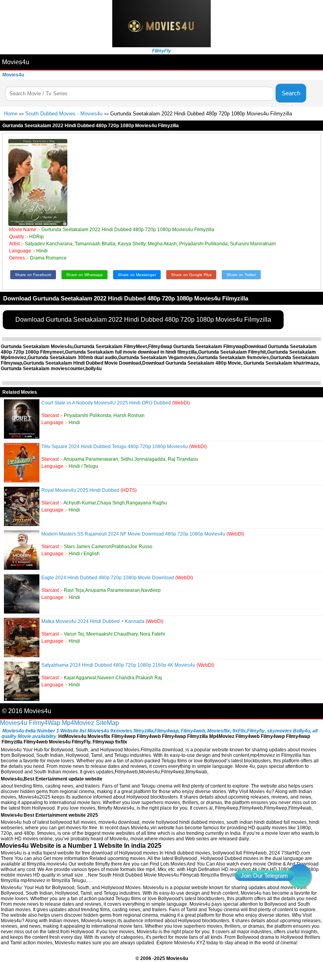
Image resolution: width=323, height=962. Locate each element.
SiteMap (107, 722)
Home (10, 114)
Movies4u (15, 62)
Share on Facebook (33, 274)
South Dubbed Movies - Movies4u (63, 114)
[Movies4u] (161, 45)
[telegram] (299, 876)
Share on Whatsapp (84, 274)
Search (291, 93)
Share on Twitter (241, 274)
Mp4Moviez (78, 722)
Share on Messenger (137, 274)
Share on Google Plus (191, 274)
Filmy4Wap (44, 722)
